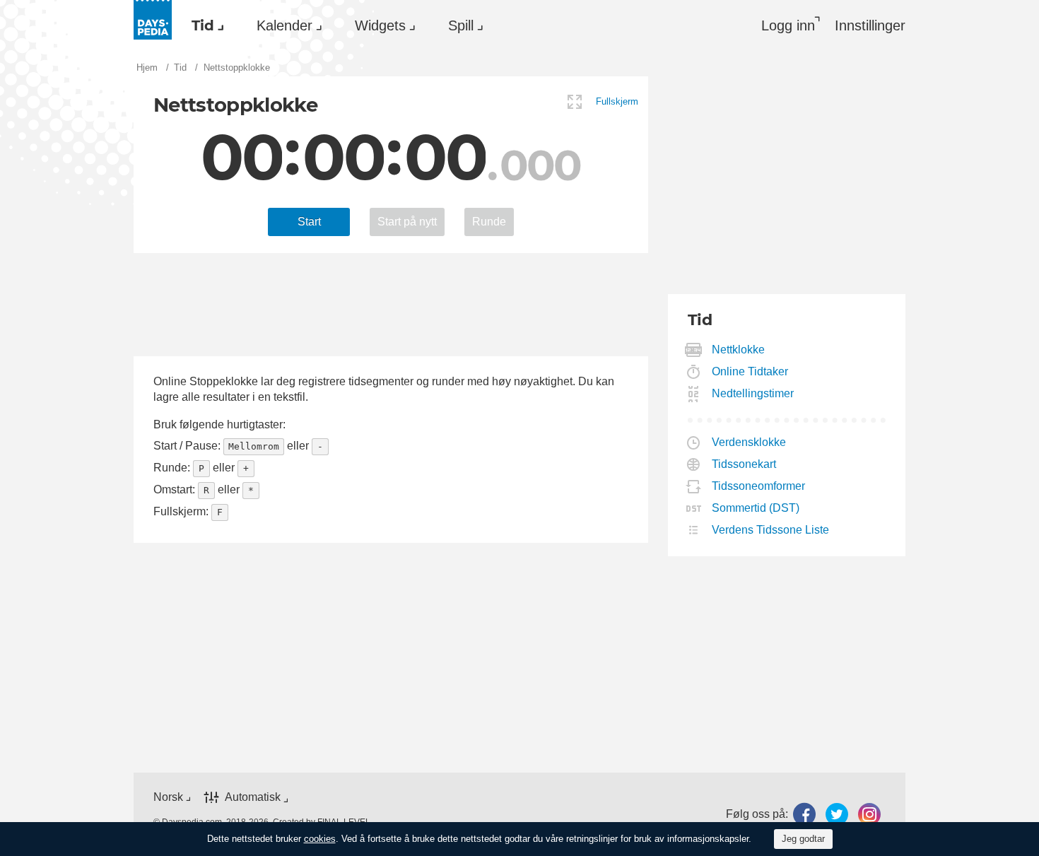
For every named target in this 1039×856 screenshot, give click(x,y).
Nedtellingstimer (753, 393)
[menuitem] (204, 25)
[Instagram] (869, 814)
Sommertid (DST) (755, 508)
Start (309, 222)
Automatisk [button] (253, 797)
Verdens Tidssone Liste (770, 530)
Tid (203, 25)
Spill (461, 25)
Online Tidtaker (750, 371)
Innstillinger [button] (870, 25)
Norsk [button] (168, 797)
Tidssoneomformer (758, 486)
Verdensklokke (749, 442)
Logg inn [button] (788, 25)
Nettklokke (738, 350)
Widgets (380, 25)
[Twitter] (837, 814)
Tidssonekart (744, 464)
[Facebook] (804, 814)
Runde (489, 222)
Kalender (284, 25)
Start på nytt (407, 222)
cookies (320, 838)
